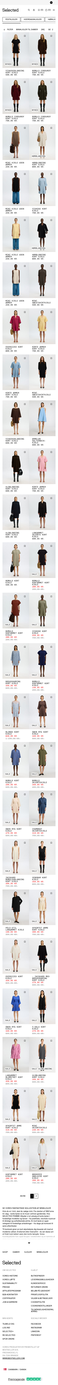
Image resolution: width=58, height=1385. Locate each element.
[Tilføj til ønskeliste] (25, 35)
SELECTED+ (8, 1331)
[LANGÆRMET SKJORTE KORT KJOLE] (42, 512)
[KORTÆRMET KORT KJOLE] (15, 1154)
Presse (6, 1287)
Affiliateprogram (11, 1291)
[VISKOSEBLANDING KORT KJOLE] (15, 50)
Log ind (6, 1327)
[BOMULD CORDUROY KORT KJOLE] (42, 50)
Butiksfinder (37, 1276)
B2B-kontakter (10, 1294)
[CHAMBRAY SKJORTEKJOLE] (42, 808)
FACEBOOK (36, 1324)
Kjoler (28, 1252)
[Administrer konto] (34, 9)
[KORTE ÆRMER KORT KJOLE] (42, 326)
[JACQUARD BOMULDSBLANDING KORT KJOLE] (15, 857)
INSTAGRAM (36, 1327)
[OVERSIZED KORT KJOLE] (15, 326)
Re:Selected (8, 1335)
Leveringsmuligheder (42, 1279)
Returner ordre (39, 1287)
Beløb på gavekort (40, 1291)
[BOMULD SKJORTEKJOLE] (42, 760)
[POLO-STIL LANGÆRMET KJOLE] (15, 907)
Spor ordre (8, 1339)
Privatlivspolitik (39, 1294)
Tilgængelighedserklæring (42, 1310)
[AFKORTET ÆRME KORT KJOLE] (42, 907)
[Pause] (51, 2)
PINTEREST (36, 1335)
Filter (10, 29)
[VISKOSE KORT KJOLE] (42, 188)
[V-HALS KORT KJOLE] (42, 1006)
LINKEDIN (35, 1331)
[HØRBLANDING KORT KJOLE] (42, 142)
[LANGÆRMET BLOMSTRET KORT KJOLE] (15, 1055)
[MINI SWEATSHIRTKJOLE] (42, 280)
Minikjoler (42, 1252)
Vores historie (10, 1276)
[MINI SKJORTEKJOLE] (42, 1105)
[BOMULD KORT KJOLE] (15, 560)
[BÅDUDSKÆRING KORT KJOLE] (15, 661)
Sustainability (9, 1283)
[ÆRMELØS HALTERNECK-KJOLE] (42, 418)
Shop (5, 1252)
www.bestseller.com (13, 1358)
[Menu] (54, 10)
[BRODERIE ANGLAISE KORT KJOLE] (42, 1154)
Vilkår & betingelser (41, 1298)
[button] (15, 50)
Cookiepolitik (38, 1302)
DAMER (16, 1252)
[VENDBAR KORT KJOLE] (42, 857)
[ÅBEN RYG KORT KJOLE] (42, 711)
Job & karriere (9, 1302)
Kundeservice (38, 1283)
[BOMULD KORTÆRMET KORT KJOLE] (42, 560)
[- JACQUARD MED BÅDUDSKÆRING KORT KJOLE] (42, 956)
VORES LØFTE (8, 1279)
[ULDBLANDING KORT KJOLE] (15, 466)
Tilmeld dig (8, 1324)
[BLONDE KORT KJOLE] (15, 711)
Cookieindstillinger (41, 1306)
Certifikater (8, 1298)
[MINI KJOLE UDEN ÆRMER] (15, 142)
